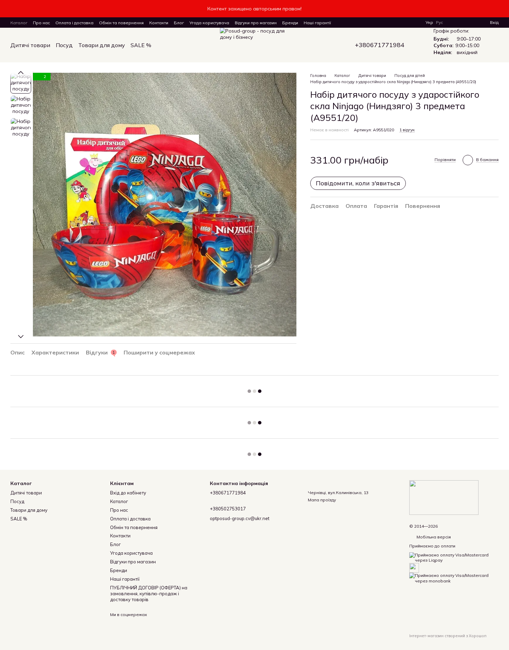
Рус (439, 22)
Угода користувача (209, 22)
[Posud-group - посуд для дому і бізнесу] (444, 497)
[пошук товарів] (163, 45)
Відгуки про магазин (256, 22)
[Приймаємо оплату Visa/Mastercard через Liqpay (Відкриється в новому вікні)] (454, 557)
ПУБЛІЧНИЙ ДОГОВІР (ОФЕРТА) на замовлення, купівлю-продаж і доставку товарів (148, 593)
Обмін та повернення (121, 22)
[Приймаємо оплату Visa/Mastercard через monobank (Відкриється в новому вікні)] (454, 577)
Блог (179, 22)
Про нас (41, 22)
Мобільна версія (433, 536)
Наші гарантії (317, 22)
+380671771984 (379, 45)
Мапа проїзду (322, 499)
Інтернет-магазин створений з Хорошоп (447, 635)
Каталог (18, 22)
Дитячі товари (30, 45)
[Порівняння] (459, 22)
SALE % (141, 45)
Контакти (158, 22)
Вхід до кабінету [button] (128, 492)
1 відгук (407, 129)
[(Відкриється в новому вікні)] (414, 567)
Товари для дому (101, 45)
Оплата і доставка (74, 22)
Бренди (290, 22)
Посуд (64, 45)
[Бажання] (472, 22)
